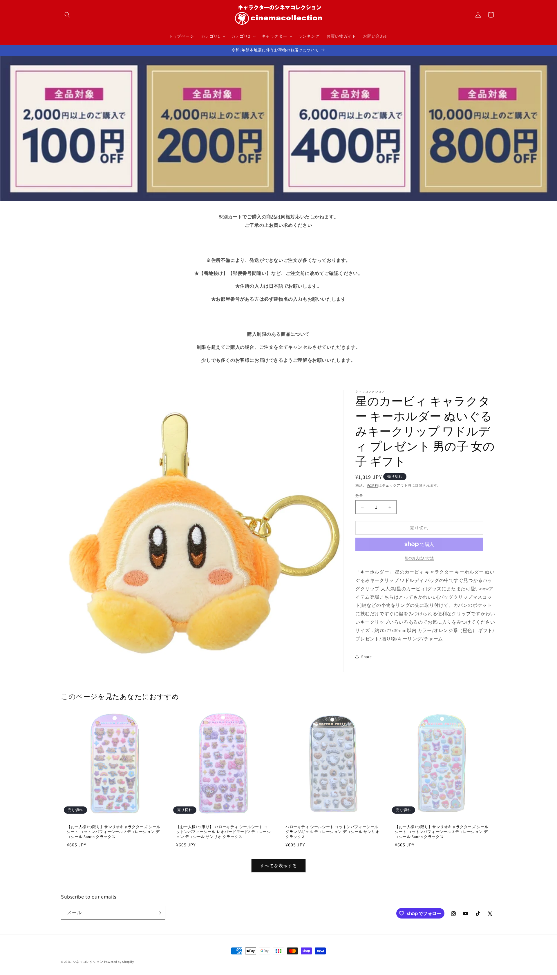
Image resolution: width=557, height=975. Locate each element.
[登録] (158, 913)
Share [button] (366, 656)
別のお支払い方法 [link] (419, 558)
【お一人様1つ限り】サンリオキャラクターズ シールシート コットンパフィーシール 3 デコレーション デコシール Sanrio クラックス (442, 832)
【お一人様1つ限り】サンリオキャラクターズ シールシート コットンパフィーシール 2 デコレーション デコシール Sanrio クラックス (113, 832)
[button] (67, 14)
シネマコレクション (88, 962)
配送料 (372, 485)
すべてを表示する (278, 865)
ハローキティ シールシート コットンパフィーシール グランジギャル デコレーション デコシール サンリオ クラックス (332, 832)
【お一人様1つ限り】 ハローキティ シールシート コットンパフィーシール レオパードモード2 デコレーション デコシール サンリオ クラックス (223, 832)
